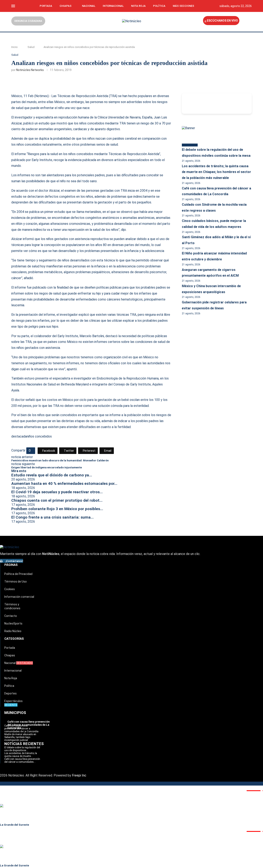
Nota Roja (138, 5)
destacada (19, 436)
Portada (46, 5)
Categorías (14, 639)
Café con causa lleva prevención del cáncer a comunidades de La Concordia (21, 728)
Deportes (10, 693)
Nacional (88, 5)
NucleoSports (13, 623)
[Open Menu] (13, 6)
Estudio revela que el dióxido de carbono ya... (51, 475)
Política (159, 5)
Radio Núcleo (12, 631)
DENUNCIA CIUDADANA (28, 21)
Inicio (14, 47)
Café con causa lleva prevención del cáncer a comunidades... (22, 760)
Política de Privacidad (18, 574)
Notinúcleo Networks (30, 70)
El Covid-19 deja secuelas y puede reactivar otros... (57, 492)
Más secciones (183, 5)
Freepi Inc (79, 775)
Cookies (9, 589)
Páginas (11, 565)
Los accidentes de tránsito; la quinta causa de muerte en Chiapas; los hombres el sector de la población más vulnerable (216, 172)
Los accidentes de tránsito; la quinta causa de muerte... (20, 755)
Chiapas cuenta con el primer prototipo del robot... (57, 500)
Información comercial (19, 596)
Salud (31, 47)
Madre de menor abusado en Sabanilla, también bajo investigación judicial (20, 737)
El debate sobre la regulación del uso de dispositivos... (22, 749)
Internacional (113, 5)
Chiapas (66, 5)
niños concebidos (39, 436)
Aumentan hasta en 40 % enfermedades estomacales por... (64, 483)
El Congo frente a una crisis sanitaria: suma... (52, 517)
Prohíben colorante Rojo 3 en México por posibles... (57, 509)
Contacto (10, 615)
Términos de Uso (15, 581)
